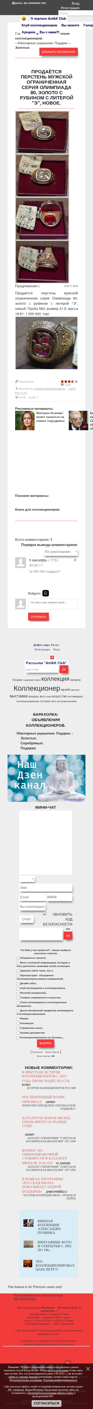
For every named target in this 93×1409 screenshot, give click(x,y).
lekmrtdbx (39, 560)
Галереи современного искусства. (40, 997)
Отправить (38, 616)
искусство (59, 696)
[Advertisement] (46, 457)
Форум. (24, 1018)
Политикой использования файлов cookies (50, 1393)
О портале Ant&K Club (48, 18)
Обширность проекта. (33, 958)
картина (75, 689)
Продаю (17, 679)
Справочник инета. (31, 1028)
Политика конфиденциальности (60, 1380)
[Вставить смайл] (71, 878)
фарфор (34, 696)
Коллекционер (37, 688)
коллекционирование (27, 701)
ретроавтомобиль (67, 701)
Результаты (37, 1052)
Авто (53, 701)
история (45, 701)
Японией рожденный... (33, 993)
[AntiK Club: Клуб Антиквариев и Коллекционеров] (24, 18)
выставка (19, 695)
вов (49, 696)
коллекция (55, 678)
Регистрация (71, 7)
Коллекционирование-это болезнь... (42, 1037)
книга (37, 679)
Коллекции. (27, 1023)
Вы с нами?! (49, 32)
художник (28, 679)
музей (65, 689)
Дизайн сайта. (28, 983)
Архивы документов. (32, 1032)
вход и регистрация (58, 1370)
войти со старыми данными (23, 1376)
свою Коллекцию (38, 1314)
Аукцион (28, 32)
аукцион (75, 680)
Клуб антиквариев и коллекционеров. (43, 988)
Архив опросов (52, 1052)
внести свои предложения (47, 1330)
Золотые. (29, 738)
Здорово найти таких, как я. (36, 970)
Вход (76, 3)
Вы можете (70, 25)
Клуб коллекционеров (39, 25)
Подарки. (28, 747)
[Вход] (45, 593)
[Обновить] (67, 878)
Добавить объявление (58, 51)
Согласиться (46, 1403)
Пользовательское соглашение (26, 1380)
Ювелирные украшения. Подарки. (43, 43)
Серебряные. (32, 743)
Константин (26, 381)
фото (43, 696)
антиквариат (75, 696)
